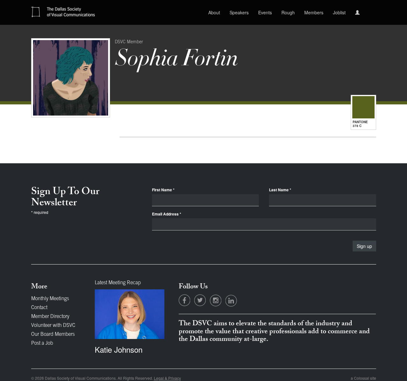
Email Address (166, 214)
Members (313, 12)
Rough (288, 12)
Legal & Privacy (167, 378)
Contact (39, 307)
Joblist (339, 12)
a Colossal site (363, 378)
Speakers (239, 12)
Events (265, 12)
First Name (163, 190)
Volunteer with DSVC (53, 325)
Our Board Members (53, 334)
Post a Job (42, 343)
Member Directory (50, 316)
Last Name (280, 190)
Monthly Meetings (50, 298)
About (214, 12)
